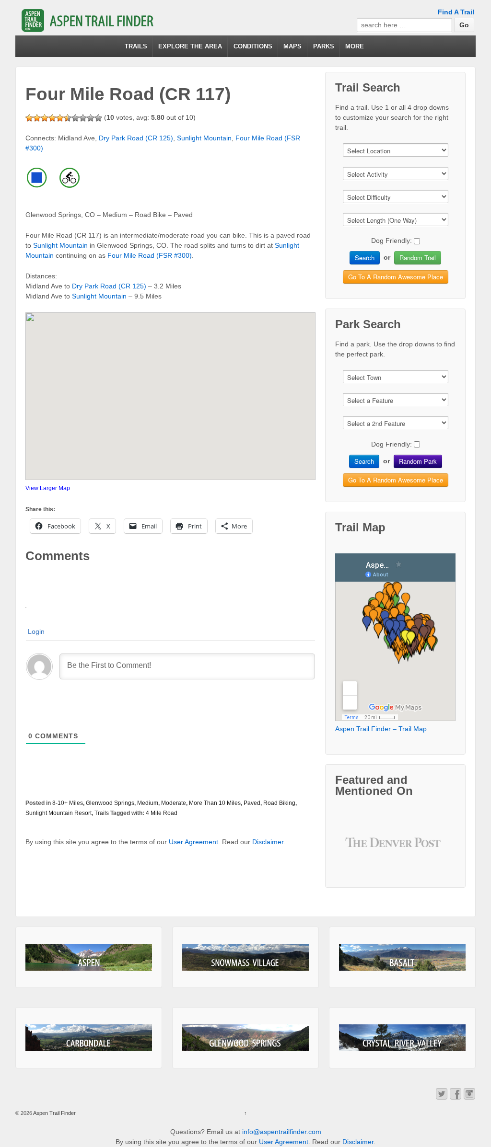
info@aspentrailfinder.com (281, 1132)
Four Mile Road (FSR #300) (149, 255)
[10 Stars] (98, 118)
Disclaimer (267, 842)
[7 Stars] (75, 118)
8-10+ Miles (67, 803)
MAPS (292, 46)
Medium (147, 803)
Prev (360, 849)
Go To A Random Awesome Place (395, 276)
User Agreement (193, 842)
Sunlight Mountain (204, 138)
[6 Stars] (67, 118)
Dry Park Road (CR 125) (136, 138)
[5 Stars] (60, 118)
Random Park (418, 461)
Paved (252, 803)
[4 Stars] (52, 118)
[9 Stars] (90, 118)
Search (364, 257)
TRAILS (136, 46)
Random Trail (417, 257)
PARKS (323, 46)
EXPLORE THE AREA (190, 46)
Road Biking (279, 803)
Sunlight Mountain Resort (58, 813)
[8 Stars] (83, 118)
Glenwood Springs (110, 803)
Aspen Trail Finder (54, 1113)
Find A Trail (456, 12)
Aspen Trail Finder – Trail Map (381, 729)
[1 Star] (29, 118)
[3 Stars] (44, 118)
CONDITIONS (253, 46)
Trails (101, 813)
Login (36, 631)
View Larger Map (47, 488)
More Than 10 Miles (215, 803)
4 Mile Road (161, 813)
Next (431, 849)
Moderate (173, 803)
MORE (354, 46)
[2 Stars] (37, 118)
